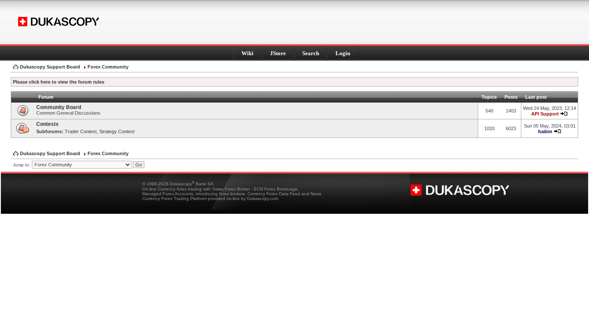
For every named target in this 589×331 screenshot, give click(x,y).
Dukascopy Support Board (50, 66)
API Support (545, 113)
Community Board (58, 107)
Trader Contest (81, 131)
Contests (47, 124)
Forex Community (108, 66)
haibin (545, 131)
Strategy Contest (117, 131)
